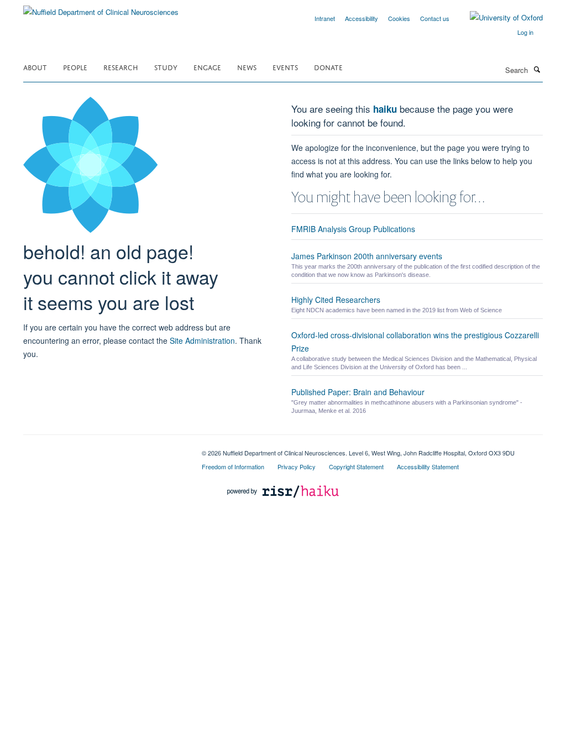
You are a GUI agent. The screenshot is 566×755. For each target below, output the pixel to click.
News (246, 66)
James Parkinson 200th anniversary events (366, 255)
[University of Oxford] (498, 17)
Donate (328, 66)
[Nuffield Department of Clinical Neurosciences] (101, 8)
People (75, 66)
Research (120, 66)
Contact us (434, 18)
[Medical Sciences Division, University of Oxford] (104, 449)
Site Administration (202, 340)
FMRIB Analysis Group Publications (353, 228)
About (35, 66)
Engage (207, 66)
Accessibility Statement (428, 466)
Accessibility (361, 18)
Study (165, 66)
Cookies (399, 18)
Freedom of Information (233, 466)
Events (285, 66)
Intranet (325, 18)
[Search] (537, 69)
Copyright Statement (356, 466)
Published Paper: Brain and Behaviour (357, 391)
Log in (525, 32)
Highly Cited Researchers (335, 299)
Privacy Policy (296, 466)
